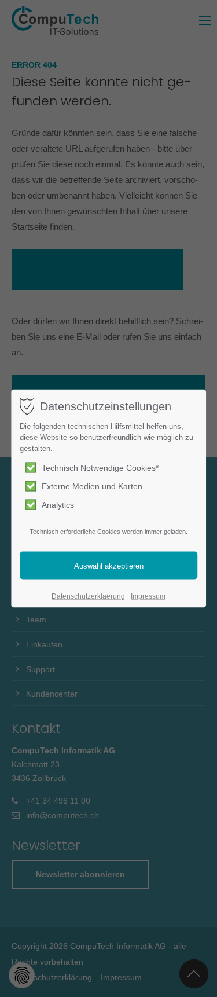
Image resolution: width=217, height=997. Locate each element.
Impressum (148, 596)
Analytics (58, 505)
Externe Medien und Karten (92, 486)
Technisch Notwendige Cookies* (100, 467)
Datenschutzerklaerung (88, 596)
